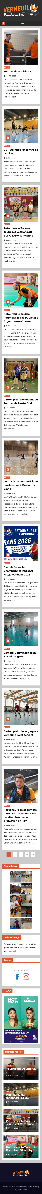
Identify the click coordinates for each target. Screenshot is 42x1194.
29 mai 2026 (11, 493)
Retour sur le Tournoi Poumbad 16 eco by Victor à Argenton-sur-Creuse (21, 317)
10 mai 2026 (11, 661)
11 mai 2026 (10, 579)
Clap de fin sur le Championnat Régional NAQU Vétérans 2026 (18, 571)
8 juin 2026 (11, 158)
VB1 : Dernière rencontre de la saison (16, 1097)
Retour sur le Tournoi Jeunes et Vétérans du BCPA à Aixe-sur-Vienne (18, 232)
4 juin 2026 (11, 240)
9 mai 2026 (10, 739)
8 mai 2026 (10, 825)
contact (12, 951)
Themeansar (22, 1190)
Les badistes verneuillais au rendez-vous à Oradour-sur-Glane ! (21, 485)
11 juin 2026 (11, 76)
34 (27, 854)
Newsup (36, 1187)
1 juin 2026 (10, 408)
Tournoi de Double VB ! (18, 71)
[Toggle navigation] (22, 23)
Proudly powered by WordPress (14, 1187)
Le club (6, 67)
